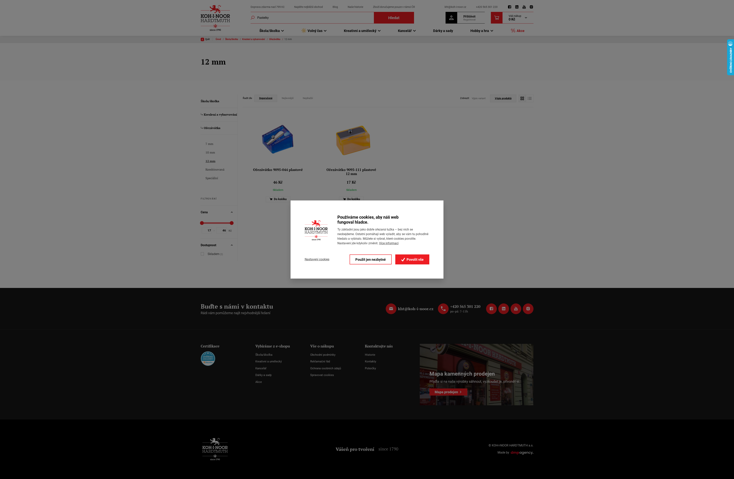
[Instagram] (531, 7)
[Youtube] (524, 7)
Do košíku (280, 199)
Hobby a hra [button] (479, 31)
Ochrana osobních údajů (325, 368)
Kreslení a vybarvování (254, 39)
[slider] (202, 223)
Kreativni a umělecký (268, 361)
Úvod (219, 39)
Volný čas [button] (315, 31)
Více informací (389, 243)
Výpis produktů (503, 98)
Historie (370, 354)
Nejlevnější (288, 98)
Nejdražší (308, 98)
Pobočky (370, 368)
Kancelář (260, 368)
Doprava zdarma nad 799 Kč (267, 6)
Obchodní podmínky (322, 354)
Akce (521, 31)
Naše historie (355, 6)
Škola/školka (232, 39)
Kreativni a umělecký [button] (360, 31)
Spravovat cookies (322, 375)
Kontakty (370, 361)
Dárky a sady (443, 31)
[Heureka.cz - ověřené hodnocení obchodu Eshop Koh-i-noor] (208, 358)
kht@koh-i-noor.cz (455, 6)
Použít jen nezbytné (370, 259)
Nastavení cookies (317, 259)
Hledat (393, 18)
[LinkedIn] (517, 7)
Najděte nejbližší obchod (308, 6)
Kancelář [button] (405, 31)
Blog (335, 6)
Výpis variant (479, 98)
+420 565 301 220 (487, 6)
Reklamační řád (320, 361)
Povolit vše (415, 259)
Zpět (207, 39)
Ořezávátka (275, 39)
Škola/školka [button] (269, 31)
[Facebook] (509, 7)
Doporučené (265, 98)
